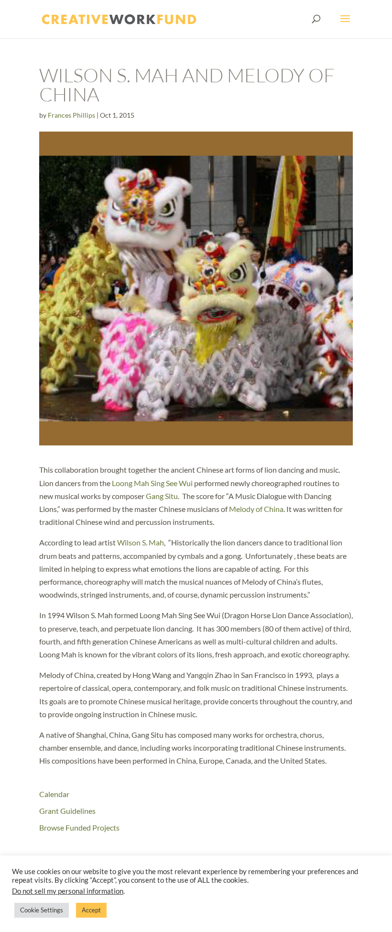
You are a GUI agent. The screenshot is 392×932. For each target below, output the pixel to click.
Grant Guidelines (67, 810)
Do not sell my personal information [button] (67, 891)
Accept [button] (91, 910)
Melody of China (256, 508)
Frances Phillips (71, 115)
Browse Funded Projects (79, 827)
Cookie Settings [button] (41, 910)
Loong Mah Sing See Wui (153, 483)
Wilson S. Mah (140, 542)
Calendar (54, 794)
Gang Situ (162, 495)
